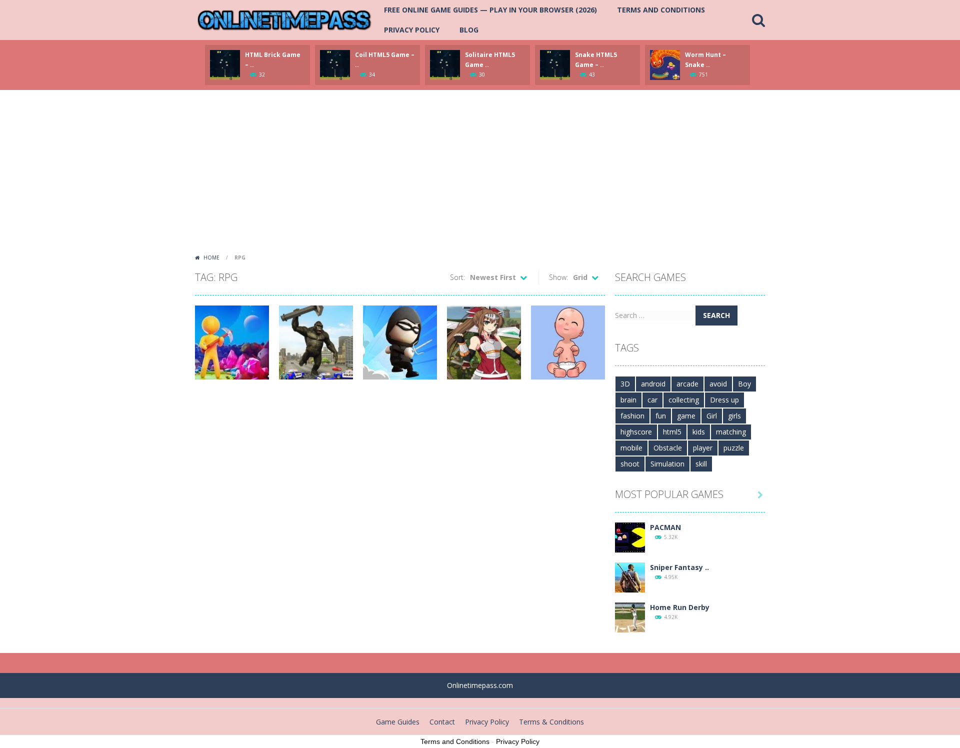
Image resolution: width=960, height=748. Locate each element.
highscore (636, 431)
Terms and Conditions (661, 9)
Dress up (724, 399)
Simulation (667, 463)
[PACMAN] (630, 537)
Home (211, 257)
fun (661, 415)
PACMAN (665, 527)
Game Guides (398, 721)
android (653, 383)
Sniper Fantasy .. (679, 567)
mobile (631, 447)
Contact (442, 721)
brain (628, 399)
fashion (632, 415)
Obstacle (668, 447)
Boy (744, 383)
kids (698, 431)
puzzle (734, 447)
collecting (683, 399)
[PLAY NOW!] (225, 64)
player (702, 447)
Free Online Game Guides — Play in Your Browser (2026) (490, 9)
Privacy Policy (412, 29)
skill (701, 463)
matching (731, 431)
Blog (469, 29)
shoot (630, 463)
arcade (687, 383)
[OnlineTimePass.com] (284, 19)
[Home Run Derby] (630, 617)
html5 (672, 431)
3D (625, 383)
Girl (711, 415)
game (686, 415)
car (653, 399)
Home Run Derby (680, 607)
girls (734, 415)
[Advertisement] (480, 175)
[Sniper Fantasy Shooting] (630, 577)
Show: (558, 277)
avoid (718, 383)
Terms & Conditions (551, 721)
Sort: (457, 277)
